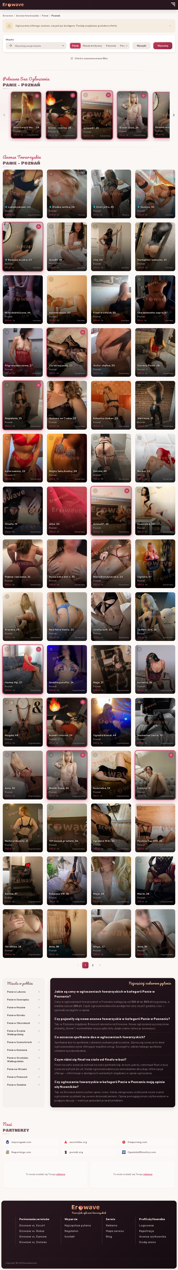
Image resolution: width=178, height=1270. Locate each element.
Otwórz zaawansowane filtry (91, 58)
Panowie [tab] (111, 45)
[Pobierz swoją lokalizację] (11, 45)
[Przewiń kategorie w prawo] (126, 45)
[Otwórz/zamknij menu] (173, 4)
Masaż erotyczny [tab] (92, 45)
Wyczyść (141, 45)
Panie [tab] (75, 45)
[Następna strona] (100, 965)
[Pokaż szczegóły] (15, 96)
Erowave (8, 15)
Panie (45, 15)
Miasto (10, 39)
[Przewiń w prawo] (174, 115)
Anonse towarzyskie (27, 15)
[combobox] (36, 45)
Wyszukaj (162, 45)
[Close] (170, 26)
